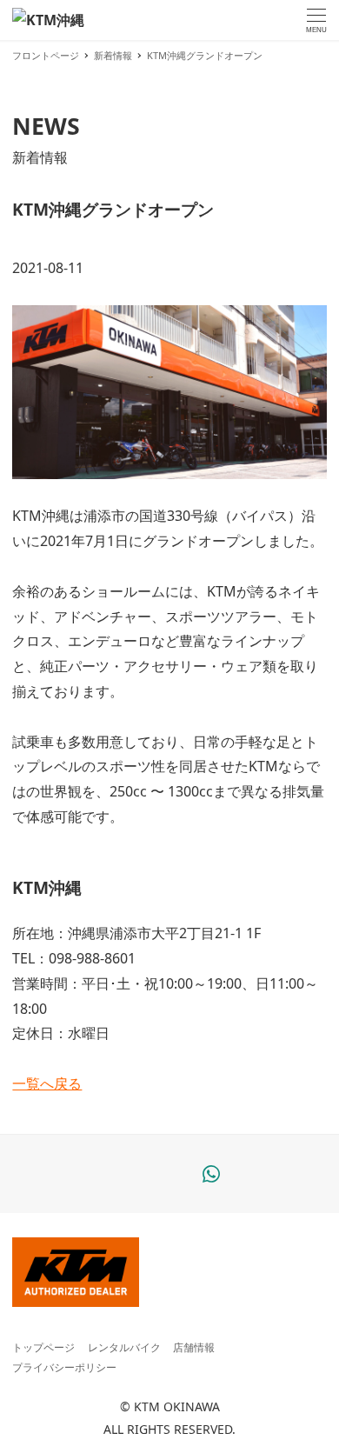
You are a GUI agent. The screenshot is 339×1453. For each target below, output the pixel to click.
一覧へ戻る (47, 1083)
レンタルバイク (124, 1347)
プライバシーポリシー (64, 1367)
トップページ (43, 1347)
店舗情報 (194, 1347)
